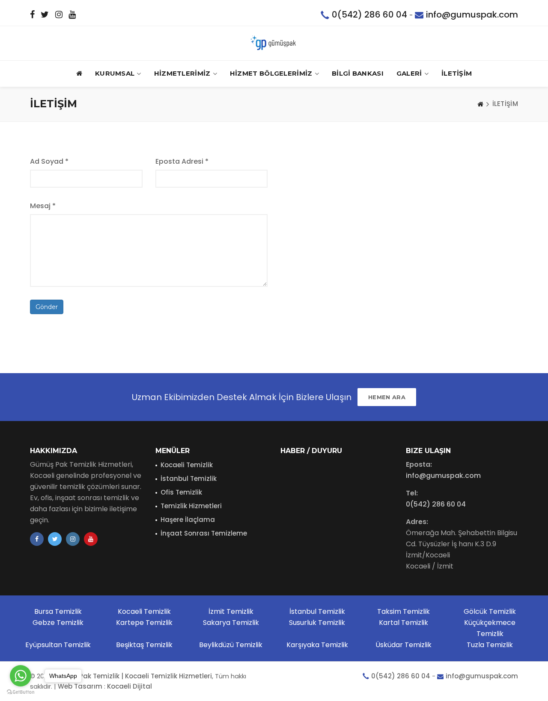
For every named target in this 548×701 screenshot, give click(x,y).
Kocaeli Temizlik (187, 464)
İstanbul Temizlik (189, 478)
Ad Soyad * (49, 161)
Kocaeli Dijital (129, 686)
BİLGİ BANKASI (358, 73)
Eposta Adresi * (181, 161)
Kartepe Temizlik (144, 622)
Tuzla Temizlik (490, 645)
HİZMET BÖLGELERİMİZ (271, 73)
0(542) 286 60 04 (369, 14)
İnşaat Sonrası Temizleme (204, 533)
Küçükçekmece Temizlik (489, 628)
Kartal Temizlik (403, 622)
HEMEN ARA (386, 397)
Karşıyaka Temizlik (317, 645)
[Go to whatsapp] (20, 675)
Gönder (47, 307)
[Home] (480, 104)
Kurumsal (114, 73)
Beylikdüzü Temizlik (230, 645)
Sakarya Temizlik (231, 622)
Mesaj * (43, 206)
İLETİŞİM (456, 73)
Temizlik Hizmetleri (191, 505)
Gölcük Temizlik (490, 611)
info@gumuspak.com (472, 14)
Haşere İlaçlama (188, 519)
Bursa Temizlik (58, 611)
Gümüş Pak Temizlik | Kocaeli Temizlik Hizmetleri (132, 676)
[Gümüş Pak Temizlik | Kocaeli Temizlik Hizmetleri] (274, 43)
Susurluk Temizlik (317, 622)
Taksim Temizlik (403, 611)
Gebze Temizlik (58, 622)
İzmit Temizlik (230, 611)
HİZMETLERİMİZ (182, 73)
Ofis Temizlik (181, 492)
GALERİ (409, 73)
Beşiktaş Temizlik (144, 645)
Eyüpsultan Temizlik (58, 645)
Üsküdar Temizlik (403, 645)
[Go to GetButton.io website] (20, 692)
